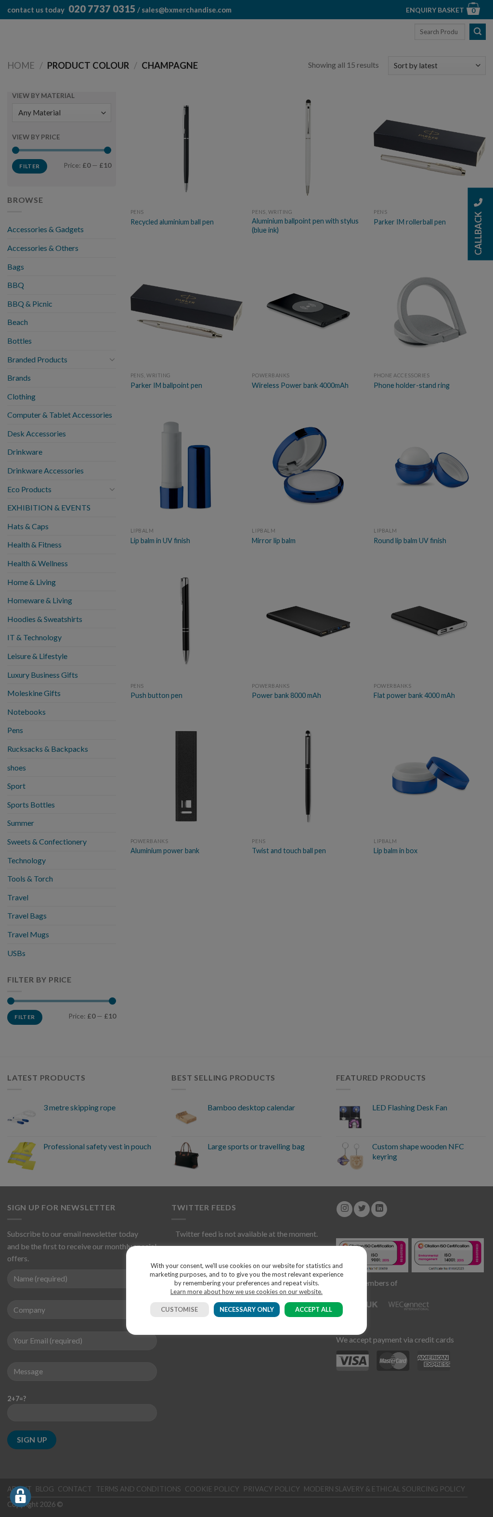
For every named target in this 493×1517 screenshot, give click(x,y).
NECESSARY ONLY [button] (247, 1309)
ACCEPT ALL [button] (313, 1309)
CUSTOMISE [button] (179, 1309)
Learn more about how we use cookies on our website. (246, 1291)
